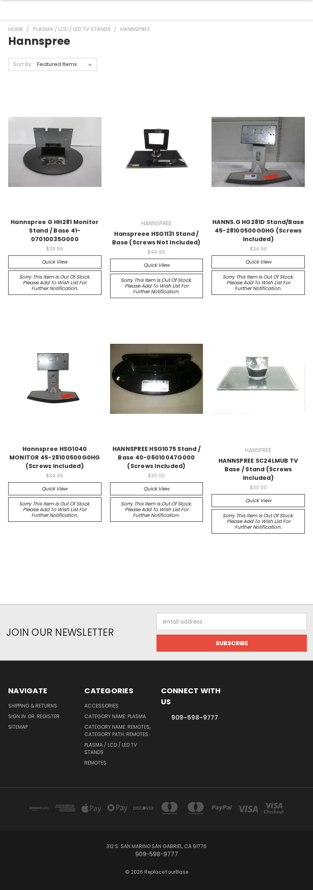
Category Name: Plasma (115, 716)
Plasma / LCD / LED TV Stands (110, 748)
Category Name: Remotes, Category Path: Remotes (117, 730)
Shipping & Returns (32, 705)
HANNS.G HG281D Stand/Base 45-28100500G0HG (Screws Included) (258, 230)
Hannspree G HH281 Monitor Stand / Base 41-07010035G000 (55, 230)
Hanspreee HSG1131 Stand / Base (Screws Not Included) (156, 238)
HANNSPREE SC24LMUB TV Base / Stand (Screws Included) (258, 469)
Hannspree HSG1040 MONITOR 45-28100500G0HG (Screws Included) (54, 457)
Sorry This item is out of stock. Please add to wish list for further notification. (54, 282)
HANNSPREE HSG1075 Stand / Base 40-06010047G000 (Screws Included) (156, 457)
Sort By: (22, 64)
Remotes (95, 762)
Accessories (101, 705)
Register (48, 716)
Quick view (55, 261)
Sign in (17, 716)
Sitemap (18, 726)
